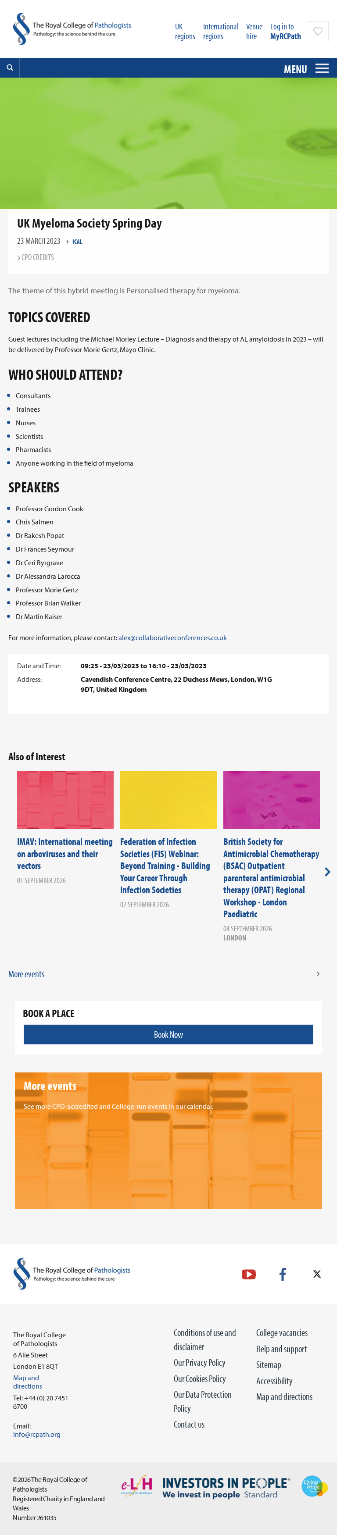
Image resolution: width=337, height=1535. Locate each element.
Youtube (249, 1274)
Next (327, 871)
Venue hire (254, 31)
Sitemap (268, 1364)
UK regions (185, 31)
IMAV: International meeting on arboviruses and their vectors (65, 853)
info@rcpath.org (37, 1434)
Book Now (168, 1034)
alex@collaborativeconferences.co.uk (172, 637)
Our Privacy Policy (200, 1362)
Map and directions (284, 1396)
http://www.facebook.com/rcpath (283, 1274)
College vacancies (282, 1332)
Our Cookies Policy (200, 1378)
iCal (77, 241)
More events (26, 974)
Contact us (189, 1424)
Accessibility (274, 1381)
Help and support (281, 1349)
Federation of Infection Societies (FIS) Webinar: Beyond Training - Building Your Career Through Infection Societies (165, 865)
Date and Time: (39, 665)
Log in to (285, 31)
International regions (220, 31)
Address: (29, 679)
